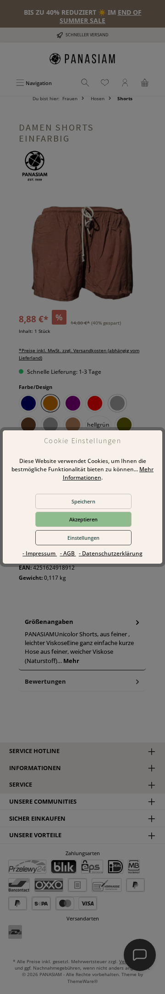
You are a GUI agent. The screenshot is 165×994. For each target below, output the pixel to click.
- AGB (68, 553)
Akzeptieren (83, 519)
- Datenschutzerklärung (111, 553)
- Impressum (39, 553)
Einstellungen (83, 537)
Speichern (83, 501)
